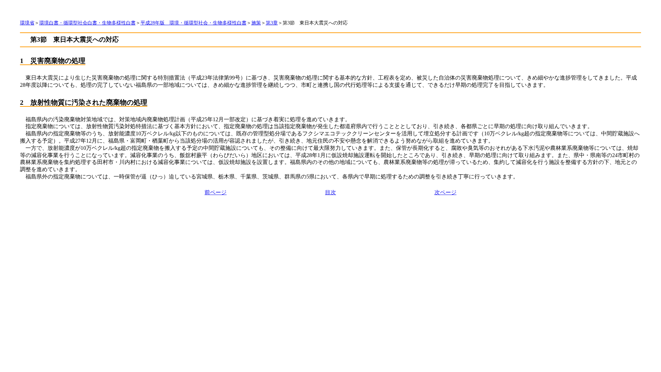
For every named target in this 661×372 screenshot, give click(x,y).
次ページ (445, 192)
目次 (330, 192)
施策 (256, 22)
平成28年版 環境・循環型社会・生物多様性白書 (193, 22)
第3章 (272, 22)
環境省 (27, 22)
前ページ (215, 192)
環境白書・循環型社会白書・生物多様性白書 (87, 22)
